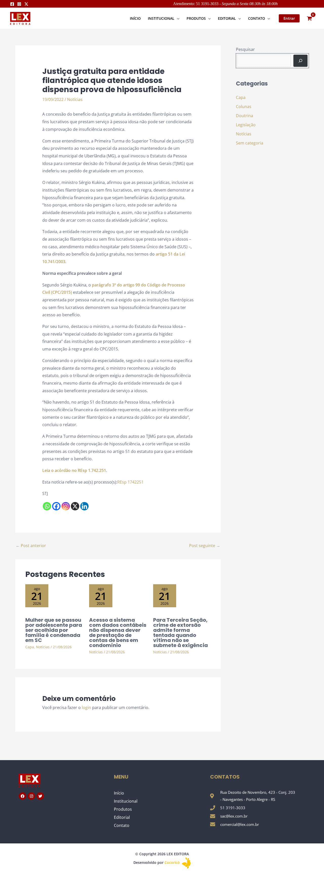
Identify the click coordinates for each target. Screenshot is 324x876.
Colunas (243, 106)
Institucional (125, 801)
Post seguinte (204, 545)
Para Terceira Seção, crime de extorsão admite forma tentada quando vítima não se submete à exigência (180, 632)
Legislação (246, 125)
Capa (29, 646)
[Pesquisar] (300, 61)
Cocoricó (173, 862)
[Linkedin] (84, 506)
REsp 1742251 (130, 482)
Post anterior (31, 545)
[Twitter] (26, 4)
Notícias (75, 99)
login (86, 707)
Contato (121, 825)
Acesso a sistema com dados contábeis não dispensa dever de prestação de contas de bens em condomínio (117, 632)
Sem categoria (249, 143)
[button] (176, 18)
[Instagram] (19, 4)
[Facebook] (12, 4)
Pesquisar (245, 49)
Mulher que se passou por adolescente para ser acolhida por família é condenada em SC (53, 630)
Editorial (122, 817)
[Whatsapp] (47, 506)
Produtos (123, 809)
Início (119, 793)
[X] (75, 506)
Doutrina (244, 115)
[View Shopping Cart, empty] (309, 18)
